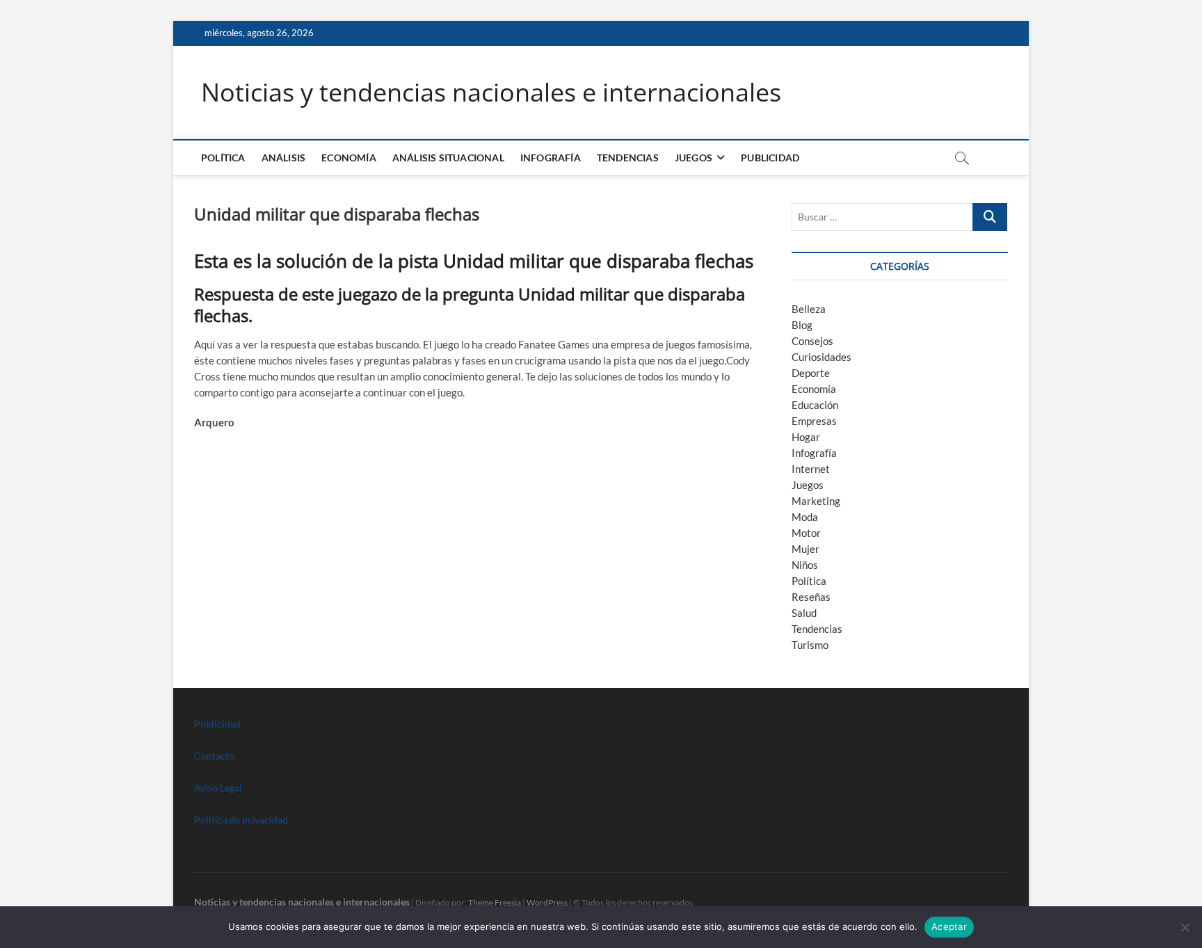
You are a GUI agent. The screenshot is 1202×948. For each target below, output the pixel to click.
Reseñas (811, 597)
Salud (804, 612)
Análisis (284, 157)
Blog (802, 325)
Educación (815, 405)
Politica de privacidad (241, 820)
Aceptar (949, 926)
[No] (1185, 927)
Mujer (805, 549)
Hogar (806, 437)
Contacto (214, 756)
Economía (348, 157)
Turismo (810, 644)
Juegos (808, 485)
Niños (805, 565)
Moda (805, 517)
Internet (811, 469)
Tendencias (628, 157)
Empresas (814, 421)
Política (223, 157)
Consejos (812, 341)
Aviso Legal (218, 788)
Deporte (811, 373)
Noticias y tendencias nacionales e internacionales (491, 92)
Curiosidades (821, 357)
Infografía (550, 157)
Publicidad (770, 157)
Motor (806, 533)
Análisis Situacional (448, 157)
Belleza (809, 309)
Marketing (816, 501)
